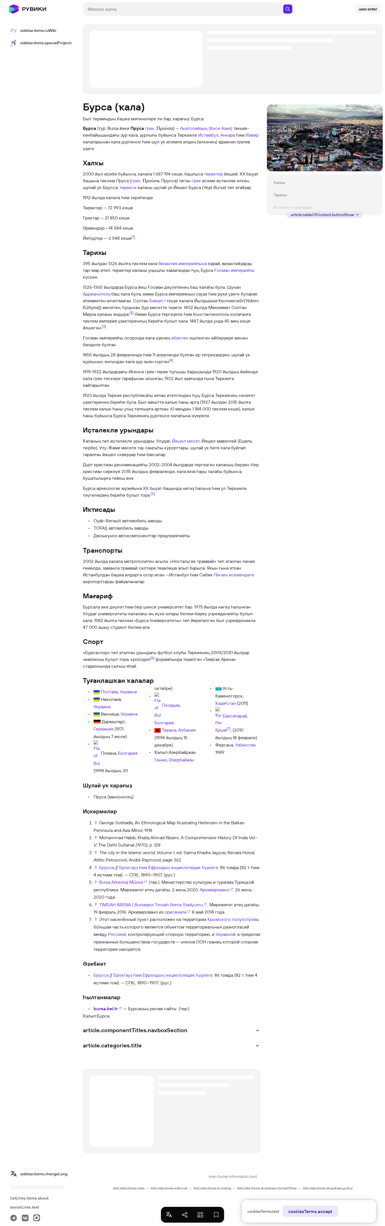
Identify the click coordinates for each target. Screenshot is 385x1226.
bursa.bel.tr (106, 1008)
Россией (117, 934)
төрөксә (128, 187)
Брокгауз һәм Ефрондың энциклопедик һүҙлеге (168, 867)
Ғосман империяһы (234, 270)
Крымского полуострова (232, 919)
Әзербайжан (181, 760)
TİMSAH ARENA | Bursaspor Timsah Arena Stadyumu (151, 904)
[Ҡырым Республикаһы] (218, 716)
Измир (252, 135)
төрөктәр (213, 174)
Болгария (128, 753)
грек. (150, 128)
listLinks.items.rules (129, 1188)
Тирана (169, 730)
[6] (152, 658)
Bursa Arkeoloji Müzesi (121, 882)
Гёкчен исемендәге (234, 575)
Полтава (109, 691)
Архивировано (214, 889)
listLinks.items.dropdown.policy (328, 1188)
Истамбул (208, 135)
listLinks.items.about (29, 1198)
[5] (153, 493)
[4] (171, 360)
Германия (103, 729)
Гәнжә (160, 760)
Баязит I (157, 300)
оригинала (175, 912)
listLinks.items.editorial (169, 1188)
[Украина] (97, 691)
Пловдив (171, 705)
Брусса (106, 867)
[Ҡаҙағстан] (218, 688)
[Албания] (157, 730)
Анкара (227, 135)
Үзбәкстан (245, 745)
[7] (229, 728)
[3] (104, 326)
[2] (131, 312)
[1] (133, 236)
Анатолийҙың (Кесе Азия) (206, 128)
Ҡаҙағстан (225, 703)
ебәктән (179, 338)
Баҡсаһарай (235, 716)
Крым (221, 730)
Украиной (225, 934)
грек (196, 180)
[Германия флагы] (97, 721)
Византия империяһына (182, 263)
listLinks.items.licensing (212, 1188)
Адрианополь (96, 294)
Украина (128, 691)
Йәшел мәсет (186, 441)
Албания (187, 730)
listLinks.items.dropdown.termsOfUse (267, 1188)
